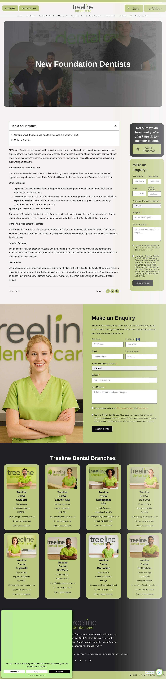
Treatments (43, 16)
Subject (95, 375)
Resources (109, 16)
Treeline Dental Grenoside (103, 564)
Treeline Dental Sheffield (62, 566)
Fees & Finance (59, 16)
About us (29, 16)
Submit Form (102, 429)
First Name (96, 339)
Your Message (98, 387)
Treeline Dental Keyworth (21, 564)
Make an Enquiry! (22, 140)
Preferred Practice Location (103, 363)
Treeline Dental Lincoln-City (62, 496)
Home (20, 16)
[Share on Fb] (108, 291)
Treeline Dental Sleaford (21, 496)
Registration (75, 16)
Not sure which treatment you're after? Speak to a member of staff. (46, 135)
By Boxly (150, 672)
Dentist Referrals (92, 16)
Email (94, 351)
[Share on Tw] (112, 291)
